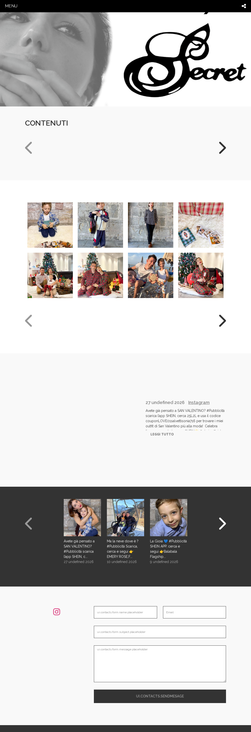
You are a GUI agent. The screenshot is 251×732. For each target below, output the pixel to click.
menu (11, 5)
